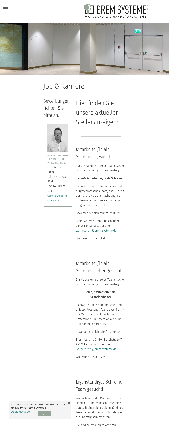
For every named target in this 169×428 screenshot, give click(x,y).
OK (44, 413)
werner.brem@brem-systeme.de (96, 230)
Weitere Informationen (21, 411)
